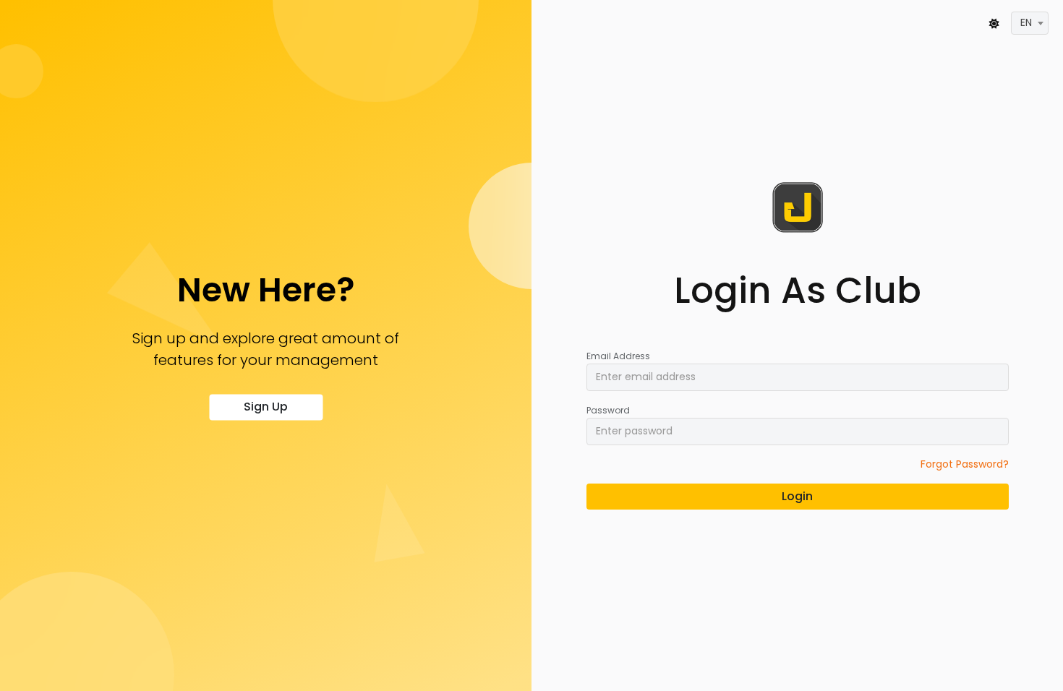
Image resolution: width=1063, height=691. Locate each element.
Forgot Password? (965, 464)
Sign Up (266, 407)
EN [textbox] (1026, 22)
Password (608, 410)
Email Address (618, 356)
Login (797, 496)
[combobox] (1030, 23)
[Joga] (797, 207)
